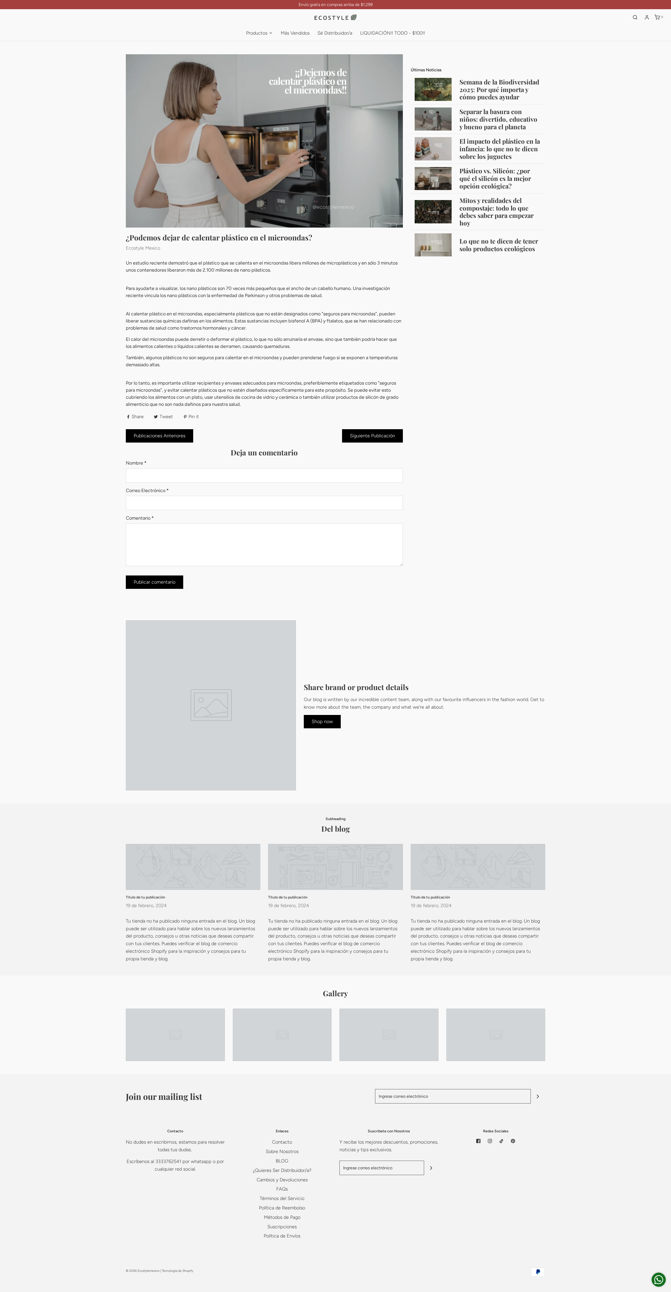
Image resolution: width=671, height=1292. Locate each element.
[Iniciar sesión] (647, 17)
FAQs (282, 1189)
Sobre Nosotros (282, 1151)
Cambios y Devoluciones (282, 1180)
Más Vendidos (295, 33)
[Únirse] (538, 1096)
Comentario (140, 518)
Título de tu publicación (145, 897)
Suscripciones (282, 1227)
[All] (175, 1035)
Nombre (136, 463)
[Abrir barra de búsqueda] (635, 17)
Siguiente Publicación (372, 436)
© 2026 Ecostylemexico (143, 1271)
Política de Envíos (282, 1236)
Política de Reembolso (282, 1208)
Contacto (282, 1142)
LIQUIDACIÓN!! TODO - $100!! (392, 33)
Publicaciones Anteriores (159, 436)
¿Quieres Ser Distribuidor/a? (282, 1170)
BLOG (282, 1161)
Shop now (322, 721)
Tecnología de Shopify (177, 1271)
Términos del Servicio (282, 1198)
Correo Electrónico (147, 490)
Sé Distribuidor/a (334, 33)
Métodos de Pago (282, 1217)
